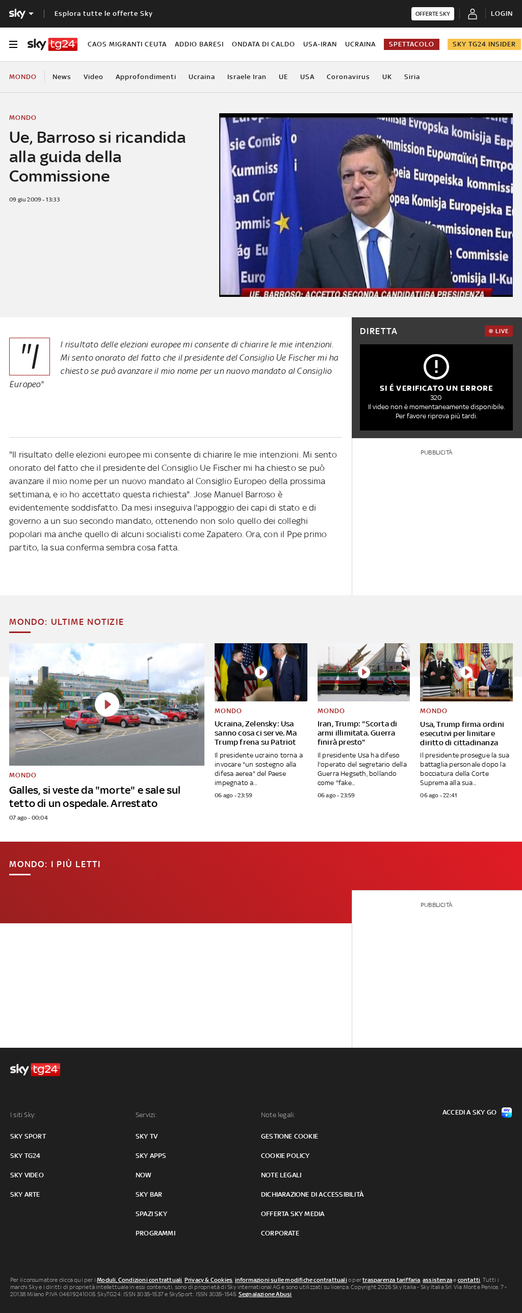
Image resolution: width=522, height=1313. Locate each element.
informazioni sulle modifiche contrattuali (291, 1279)
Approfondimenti (146, 77)
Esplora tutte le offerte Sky (104, 13)
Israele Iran (247, 77)
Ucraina (360, 44)
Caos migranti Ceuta (127, 44)
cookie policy (285, 1155)
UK (387, 77)
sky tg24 (25, 1155)
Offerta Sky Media (292, 1214)
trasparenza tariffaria (391, 1279)
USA (307, 77)
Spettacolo (411, 44)
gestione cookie (289, 1136)
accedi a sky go (469, 1112)
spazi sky (151, 1214)
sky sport (28, 1136)
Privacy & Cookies (208, 1279)
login (502, 13)
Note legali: (278, 1115)
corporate (280, 1233)
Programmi (155, 1233)
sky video (27, 1175)
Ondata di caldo (263, 44)
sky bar (149, 1194)
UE (283, 77)
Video (93, 77)
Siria (412, 77)
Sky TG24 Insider (484, 44)
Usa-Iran (320, 44)
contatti (469, 1279)
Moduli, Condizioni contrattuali (139, 1279)
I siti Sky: (23, 1115)
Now (144, 1175)
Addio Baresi (199, 44)
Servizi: (146, 1115)
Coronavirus (348, 77)
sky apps (151, 1155)
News (62, 77)
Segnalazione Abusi (265, 1294)
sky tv (147, 1136)
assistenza (437, 1279)
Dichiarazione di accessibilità (312, 1194)
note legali (281, 1175)
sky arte (25, 1194)
